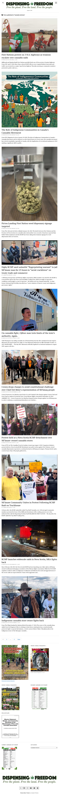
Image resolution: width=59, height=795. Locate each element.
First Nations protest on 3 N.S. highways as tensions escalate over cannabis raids (26, 56)
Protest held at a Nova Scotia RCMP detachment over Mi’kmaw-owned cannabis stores (27, 439)
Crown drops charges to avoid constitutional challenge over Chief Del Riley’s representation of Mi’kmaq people (28, 388)
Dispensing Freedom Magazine (8, 680)
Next (19, 639)
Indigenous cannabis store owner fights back (23, 620)
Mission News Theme (24, 792)
